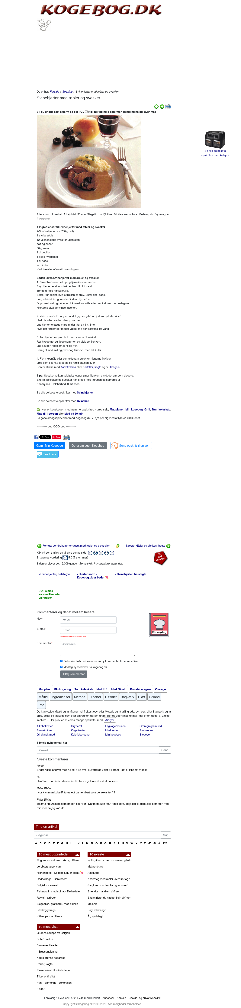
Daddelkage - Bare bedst (52, 879)
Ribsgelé (114, 367)
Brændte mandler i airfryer (104, 891)
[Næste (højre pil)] (162, 106)
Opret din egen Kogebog (88, 445)
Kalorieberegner (80, 734)
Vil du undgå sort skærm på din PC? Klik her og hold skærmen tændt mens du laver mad (96, 112)
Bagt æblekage (97, 910)
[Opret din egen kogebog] (158, 625)
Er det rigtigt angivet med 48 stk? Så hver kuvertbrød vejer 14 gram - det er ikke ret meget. (92, 770)
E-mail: (42, 629)
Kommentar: (45, 643)
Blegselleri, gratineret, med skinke (57, 904)
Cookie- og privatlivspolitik (145, 998)
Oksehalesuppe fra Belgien (53, 933)
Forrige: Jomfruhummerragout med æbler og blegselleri (76, 545)
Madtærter (111, 730)
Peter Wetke (44, 788)
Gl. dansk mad (46, 734)
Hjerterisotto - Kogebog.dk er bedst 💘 (60, 873)
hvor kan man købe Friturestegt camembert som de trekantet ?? (76, 792)
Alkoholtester (45, 726)
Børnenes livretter (47, 945)
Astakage (93, 873)
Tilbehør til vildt (46, 976)
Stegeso (145, 734)
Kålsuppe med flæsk (49, 916)
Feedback (49, 454)
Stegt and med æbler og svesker (108, 885)
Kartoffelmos (68, 367)
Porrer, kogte (45, 964)
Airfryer (109, 720)
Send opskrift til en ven (134, 445)
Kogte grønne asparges (51, 958)
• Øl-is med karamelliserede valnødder (49, 594)
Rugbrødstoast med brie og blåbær (58, 860)
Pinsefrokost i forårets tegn (53, 970)
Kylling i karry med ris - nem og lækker (111, 860)
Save (58, 437)
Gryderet (76, 726)
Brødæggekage (46, 910)
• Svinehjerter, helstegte (54, 574)
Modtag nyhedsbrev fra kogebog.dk (85, 667)
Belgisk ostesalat (47, 885)
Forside (54, 91)
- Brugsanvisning (47, 951)
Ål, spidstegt (95, 916)
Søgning (67, 91)
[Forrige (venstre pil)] (156, 106)
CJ (38, 777)
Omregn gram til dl (151, 726)
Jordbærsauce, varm (50, 866)
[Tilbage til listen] (117, 545)
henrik (40, 765)
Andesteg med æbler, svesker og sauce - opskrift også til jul (111, 879)
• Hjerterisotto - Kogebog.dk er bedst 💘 (93, 575)
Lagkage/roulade (115, 726)
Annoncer (108, 998)
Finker (40, 989)
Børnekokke (44, 730)
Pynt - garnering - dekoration (54, 982)
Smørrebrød (147, 730)
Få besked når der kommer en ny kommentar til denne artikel (100, 661)
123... (166, 843)
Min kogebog (113, 734)
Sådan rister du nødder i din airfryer (109, 897)
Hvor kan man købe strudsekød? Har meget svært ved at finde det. (78, 781)
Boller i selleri (45, 939)
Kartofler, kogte (92, 367)
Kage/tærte (78, 730)
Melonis (92, 904)
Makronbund (95, 866)
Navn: (41, 618)
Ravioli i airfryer (46, 897)
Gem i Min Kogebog (49, 445)
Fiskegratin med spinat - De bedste (58, 891)
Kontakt (121, 998)
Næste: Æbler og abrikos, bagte (146, 545)
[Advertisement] (104, 59)
